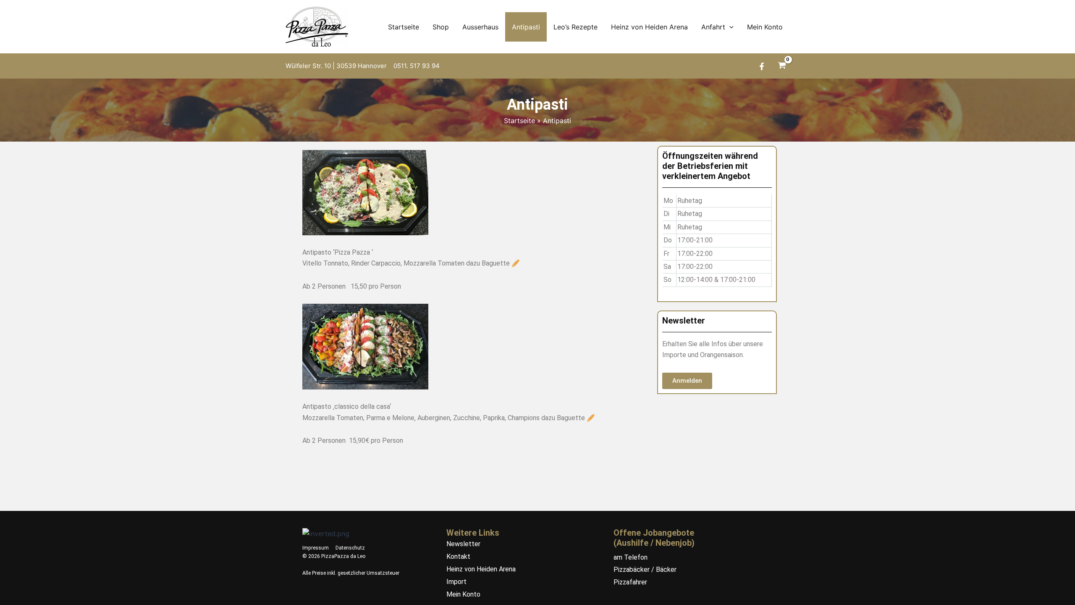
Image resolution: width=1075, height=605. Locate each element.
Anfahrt (713, 27)
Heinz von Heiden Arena (649, 27)
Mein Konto (765, 27)
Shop (441, 27)
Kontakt (458, 556)
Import (456, 582)
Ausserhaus (480, 27)
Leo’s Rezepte (575, 27)
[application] (729, 27)
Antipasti (526, 27)
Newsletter (463, 544)
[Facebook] (762, 66)
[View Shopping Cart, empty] (781, 66)
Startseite (403, 27)
